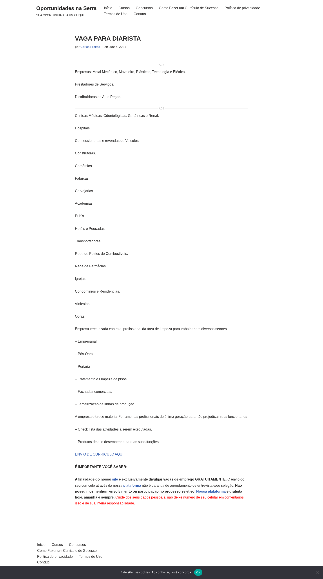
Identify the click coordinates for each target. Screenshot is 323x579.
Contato (140, 14)
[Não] (317, 572)
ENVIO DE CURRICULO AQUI (99, 454)
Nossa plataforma (211, 491)
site (115, 479)
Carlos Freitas (90, 46)
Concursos (144, 8)
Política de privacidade (242, 8)
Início (108, 8)
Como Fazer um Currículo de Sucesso (188, 8)
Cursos (124, 8)
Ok (198, 572)
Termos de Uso (115, 14)
